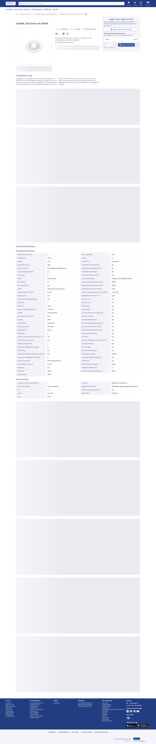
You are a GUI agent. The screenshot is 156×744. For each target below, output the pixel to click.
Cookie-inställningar (59, 126)
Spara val (58, 134)
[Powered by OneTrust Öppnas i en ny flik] (100, 139)
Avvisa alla (84, 134)
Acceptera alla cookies (98, 134)
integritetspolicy (80, 104)
